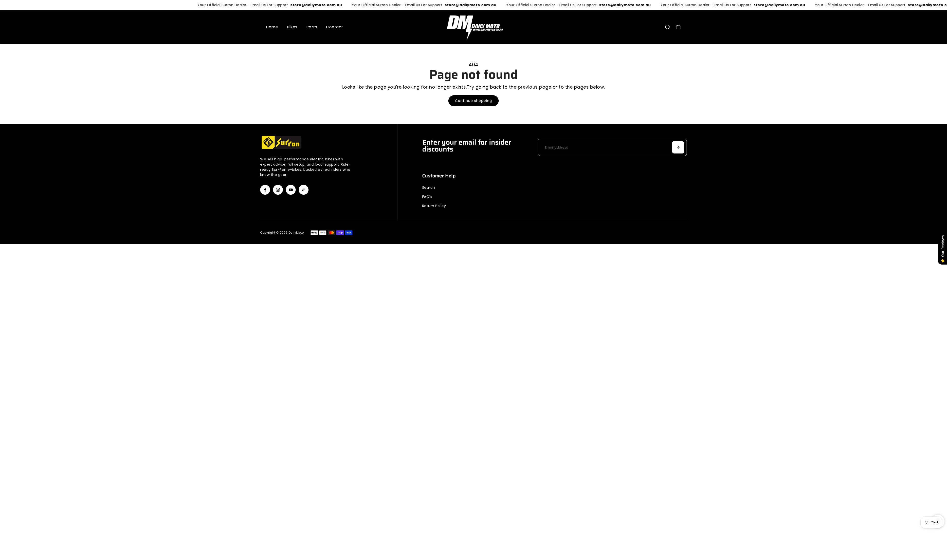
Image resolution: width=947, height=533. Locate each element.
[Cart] (678, 27)
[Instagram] (278, 190)
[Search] (667, 27)
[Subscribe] (678, 147)
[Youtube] (291, 190)
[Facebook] (265, 190)
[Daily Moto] (473, 27)
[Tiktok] (304, 190)
